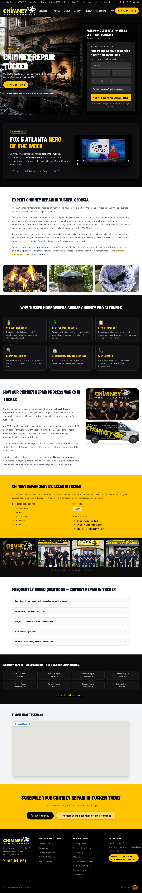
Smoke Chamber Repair (83, 861)
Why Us (57, 10)
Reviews (88, 10)
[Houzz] (124, 2)
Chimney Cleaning (46, 843)
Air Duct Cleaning (46, 861)
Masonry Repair (79, 870)
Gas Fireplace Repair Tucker (90, 528)
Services (43, 10)
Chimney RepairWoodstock (88, 685)
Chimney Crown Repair (82, 848)
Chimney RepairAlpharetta (88, 675)
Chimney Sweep (45, 848)
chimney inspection (63, 447)
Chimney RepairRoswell (122, 675)
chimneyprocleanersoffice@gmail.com (98, 2)
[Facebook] (120, 2)
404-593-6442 (128, 10)
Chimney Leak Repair (82, 865)
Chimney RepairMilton (54, 685)
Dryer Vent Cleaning (47, 857)
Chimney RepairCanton (122, 685)
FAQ (112, 10)
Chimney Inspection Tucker (89, 524)
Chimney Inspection (47, 852)
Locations (101, 10)
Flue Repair (78, 857)
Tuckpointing (78, 874)
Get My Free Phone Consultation (111, 97)
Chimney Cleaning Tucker (88, 521)
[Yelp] (127, 2)
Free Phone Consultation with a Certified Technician (30, 93)
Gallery (77, 10)
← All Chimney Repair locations (71, 695)
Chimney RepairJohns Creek (19, 685)
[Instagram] (138, 2)
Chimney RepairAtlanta (19, 675)
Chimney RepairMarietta (54, 675)
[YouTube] (134, 2)
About (67, 10)
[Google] (131, 2)
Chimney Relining (80, 852)
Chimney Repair (79, 843)
